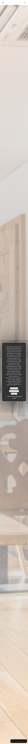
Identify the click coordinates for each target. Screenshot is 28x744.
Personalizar (14, 393)
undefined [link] (14, 398)
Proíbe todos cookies (14, 391)
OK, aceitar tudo (14, 388)
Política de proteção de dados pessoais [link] (14, 396)
